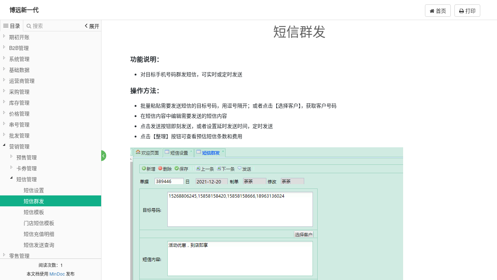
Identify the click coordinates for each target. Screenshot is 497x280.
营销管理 (19, 146)
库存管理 (19, 102)
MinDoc (57, 274)
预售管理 (26, 157)
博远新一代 (24, 9)
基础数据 (19, 69)
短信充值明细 (39, 233)
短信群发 (34, 201)
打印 (470, 10)
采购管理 (19, 91)
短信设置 (34, 190)
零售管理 (19, 255)
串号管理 (19, 124)
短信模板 (34, 211)
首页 (440, 10)
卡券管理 (26, 168)
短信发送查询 (39, 244)
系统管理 (19, 58)
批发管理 (19, 135)
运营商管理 (22, 80)
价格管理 (19, 113)
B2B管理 (19, 47)
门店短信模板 (39, 222)
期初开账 (19, 36)
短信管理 (26, 179)
